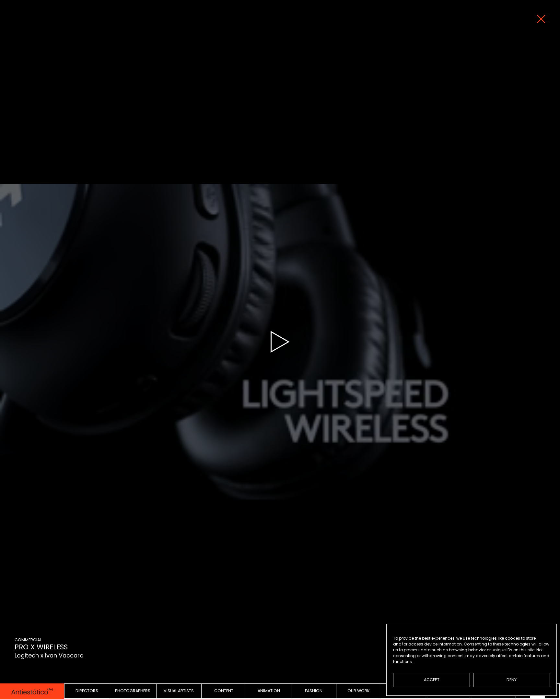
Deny (512, 679)
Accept (431, 679)
